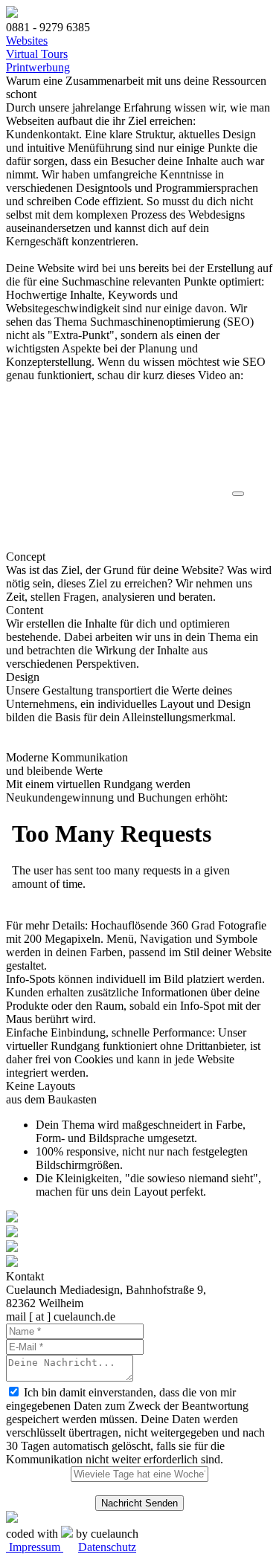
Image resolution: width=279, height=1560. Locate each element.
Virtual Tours (37, 54)
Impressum (34, 1547)
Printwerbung (38, 67)
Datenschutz (107, 1547)
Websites (27, 40)
